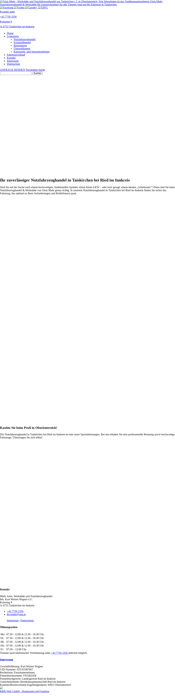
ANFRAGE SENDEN (12, 69)
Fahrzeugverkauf (16, 54)
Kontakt (11, 57)
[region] (87, 152)
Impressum (13, 60)
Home (10, 33)
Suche (41, 69)
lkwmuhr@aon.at (16, 614)
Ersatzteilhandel (22, 42)
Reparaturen (20, 45)
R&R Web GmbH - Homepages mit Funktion (24, 691)
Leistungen (13, 36)
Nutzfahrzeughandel (25, 39)
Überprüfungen (22, 48)
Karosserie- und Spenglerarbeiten (32, 51)
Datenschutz (13, 63)
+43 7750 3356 (15, 611)
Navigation (32, 69)
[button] (87, 123)
